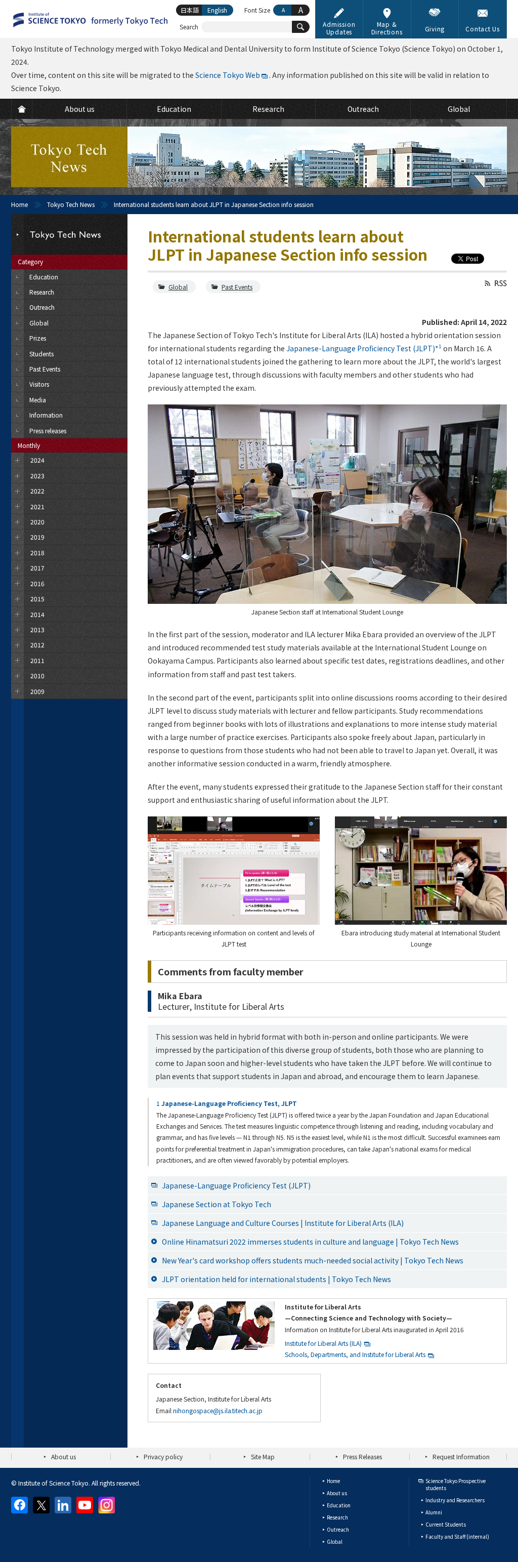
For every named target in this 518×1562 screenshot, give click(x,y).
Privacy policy (163, 1456)
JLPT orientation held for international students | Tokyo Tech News (276, 1279)
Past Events (237, 286)
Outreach (338, 1529)
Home (19, 204)
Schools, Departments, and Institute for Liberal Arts (355, 1354)
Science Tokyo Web (227, 75)
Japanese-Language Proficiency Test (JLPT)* (364, 348)
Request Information (461, 1456)
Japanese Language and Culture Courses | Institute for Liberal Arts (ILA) (283, 1223)
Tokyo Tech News (71, 204)
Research (337, 1517)
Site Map (263, 1456)
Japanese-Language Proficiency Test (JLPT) (236, 1185)
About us (63, 1456)
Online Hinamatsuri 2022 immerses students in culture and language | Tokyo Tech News (310, 1242)
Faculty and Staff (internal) (457, 1536)
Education (339, 1505)
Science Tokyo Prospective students (455, 1484)
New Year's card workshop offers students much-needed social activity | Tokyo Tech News (312, 1260)
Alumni (433, 1512)
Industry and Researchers (455, 1500)
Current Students (445, 1524)
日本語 (190, 10)
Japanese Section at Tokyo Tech (216, 1204)
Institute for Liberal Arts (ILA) (323, 1343)
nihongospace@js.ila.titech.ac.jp (218, 1410)
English (217, 10)
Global (178, 286)
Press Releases (362, 1456)
